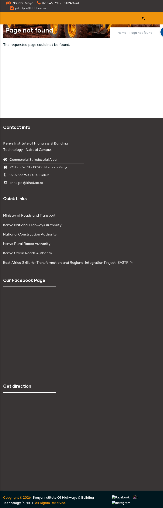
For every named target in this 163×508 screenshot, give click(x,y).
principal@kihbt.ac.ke (26, 182)
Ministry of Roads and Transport (29, 215)
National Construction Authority (30, 234)
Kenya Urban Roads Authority (27, 253)
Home (122, 32)
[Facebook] (121, 497)
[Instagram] (121, 503)
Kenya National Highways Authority (32, 225)
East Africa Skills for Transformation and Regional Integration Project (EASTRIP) (68, 262)
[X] (136, 497)
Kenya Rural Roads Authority (27, 243)
